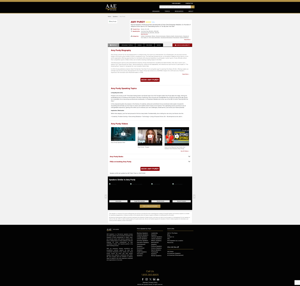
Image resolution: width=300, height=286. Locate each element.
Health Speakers (142, 252)
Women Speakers (156, 255)
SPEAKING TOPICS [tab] (127, 45)
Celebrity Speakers (142, 235)
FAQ (168, 238)
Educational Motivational (167, 37)
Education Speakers (143, 242)
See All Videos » (185, 151)
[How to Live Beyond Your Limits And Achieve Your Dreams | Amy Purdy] (177, 136)
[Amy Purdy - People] (150, 136)
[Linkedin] (154, 280)
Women (153, 36)
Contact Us (189, 3)
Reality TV (146, 37)
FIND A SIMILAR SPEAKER (150, 206)
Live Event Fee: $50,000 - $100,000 (149, 31)
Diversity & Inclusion (161, 36)
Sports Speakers (156, 250)
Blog (168, 235)
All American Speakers (174, 253)
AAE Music (170, 251)
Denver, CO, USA (145, 29)
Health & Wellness (184, 37)
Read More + (187, 39)
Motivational (176, 37)
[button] (106, 196)
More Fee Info (144, 34)
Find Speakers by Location (175, 240)
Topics (167, 11)
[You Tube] (158, 280)
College (143, 36)
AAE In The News (172, 233)
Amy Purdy (138, 22)
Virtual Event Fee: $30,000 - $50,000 (150, 32)
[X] (150, 280)
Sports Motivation (155, 37)
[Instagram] (147, 280)
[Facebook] (143, 280)
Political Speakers (156, 246)
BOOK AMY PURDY (150, 80)
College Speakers (142, 237)
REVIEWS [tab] (149, 45)
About (190, 11)
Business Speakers (142, 233)
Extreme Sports (178, 36)
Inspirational (148, 36)
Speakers (155, 11)
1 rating (152, 22)
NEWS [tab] (159, 45)
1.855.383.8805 (176, 3)
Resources (179, 11)
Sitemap (145, 282)
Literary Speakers (156, 238)
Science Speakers (156, 248)
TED (150, 37)
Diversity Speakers (142, 240)
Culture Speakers (142, 238)
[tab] (113, 45)
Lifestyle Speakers (156, 237)
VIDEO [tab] (139, 45)
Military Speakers (156, 240)
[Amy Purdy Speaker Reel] (123, 134)
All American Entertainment (175, 255)
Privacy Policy (153, 282)
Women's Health (170, 36)
